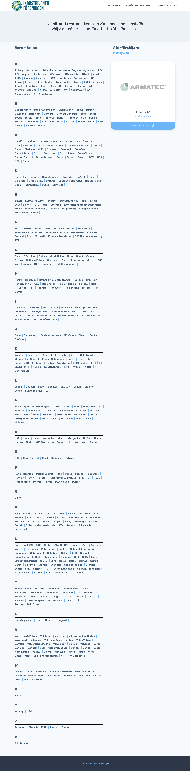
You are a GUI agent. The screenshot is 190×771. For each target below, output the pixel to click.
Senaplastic (22, 556)
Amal (96, 74)
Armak (19, 86)
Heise (61, 283)
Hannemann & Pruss (27, 283)
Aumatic (55, 89)
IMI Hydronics (40, 311)
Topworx (20, 596)
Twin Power (33, 604)
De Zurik (81, 176)
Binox (39, 117)
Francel (19, 236)
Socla (62, 560)
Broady (70, 121)
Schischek (32, 549)
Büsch (42, 125)
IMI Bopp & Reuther (86, 307)
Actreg (19, 70)
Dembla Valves (51, 176)
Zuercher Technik (60, 727)
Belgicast (35, 113)
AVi (66, 89)
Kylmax (77, 366)
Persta (41, 477)
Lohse (18, 390)
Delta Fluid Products (27, 176)
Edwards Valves (69, 200)
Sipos (94, 556)
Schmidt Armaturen (82, 549)
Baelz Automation (45, 109)
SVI (68, 572)
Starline (90, 564)
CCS (17, 145)
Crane (71, 157)
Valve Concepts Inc (38, 643)
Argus (77, 82)
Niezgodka (73, 438)
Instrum (42, 315)
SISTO (44, 560)
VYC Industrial (77, 655)
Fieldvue (51, 228)
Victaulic (60, 651)
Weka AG (41, 671)
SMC (53, 560)
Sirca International (26, 560)
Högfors (42, 287)
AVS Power (77, 89)
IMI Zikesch (89, 311)
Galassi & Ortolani (25, 256)
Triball (67, 596)
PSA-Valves (62, 481)
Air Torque (40, 74)
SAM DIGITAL (44, 545)
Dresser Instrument (70, 180)
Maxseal (95, 410)
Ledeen (30, 386)
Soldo (72, 560)
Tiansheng (53, 592)
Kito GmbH (61, 355)
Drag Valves (36, 180)
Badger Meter (23, 109)
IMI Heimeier (22, 311)
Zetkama (20, 727)
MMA (88, 418)
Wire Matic (54, 675)
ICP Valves (21, 307)
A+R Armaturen (42, 93)
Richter (25, 521)
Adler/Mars (49, 70)
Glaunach (53, 260)
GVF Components (66, 264)
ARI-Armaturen (93, 82)
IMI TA (76, 311)
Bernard (49, 113)
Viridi (91, 651)
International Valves (62, 315)
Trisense (92, 596)
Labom (19, 386)
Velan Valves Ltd (58, 647)
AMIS (18, 78)
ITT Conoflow (42, 319)
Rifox (36, 521)
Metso (46, 418)
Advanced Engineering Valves (77, 70)
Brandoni (33, 121)
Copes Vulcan (85, 153)
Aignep (26, 74)
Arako (18, 82)
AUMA (43, 89)
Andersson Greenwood (74, 78)
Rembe (61, 517)
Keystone (34, 355)
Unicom (50, 620)
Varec (97, 643)
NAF (17, 438)
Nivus (97, 438)
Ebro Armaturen (35, 200)
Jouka (93, 335)
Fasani (39, 228)
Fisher (71, 228)
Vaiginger (46, 636)
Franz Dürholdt (36, 236)
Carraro (43, 141)
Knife (81, 359)
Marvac (52, 410)
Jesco (83, 335)
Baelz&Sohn (66, 109)
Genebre (91, 256)
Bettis (18, 117)
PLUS (97, 477)
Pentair (19, 477)
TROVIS (19, 600)
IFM (45, 307)
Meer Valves (64, 414)
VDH (42, 647)
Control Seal (67, 153)
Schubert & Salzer (58, 552)
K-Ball (88, 366)
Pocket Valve (22, 481)
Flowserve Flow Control (29, 232)
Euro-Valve (21, 212)
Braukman (48, 121)
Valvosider (59, 643)
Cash (54, 141)
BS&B (91, 121)
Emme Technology (36, 208)
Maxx (18, 414)
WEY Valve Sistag (85, 671)
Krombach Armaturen (57, 362)
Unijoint (62, 620)
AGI (17, 74)
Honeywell (56, 287)
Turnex (19, 604)
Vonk (27, 655)
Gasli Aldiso (57, 256)
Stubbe (38, 572)
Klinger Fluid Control (27, 359)
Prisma (37, 481)
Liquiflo (89, 386)
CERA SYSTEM (44, 145)
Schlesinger (48, 549)
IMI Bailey (66, 307)
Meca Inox (48, 414)
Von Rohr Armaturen (45, 655)
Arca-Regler (45, 82)
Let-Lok (53, 386)
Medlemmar (114, 5)
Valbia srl (60, 636)
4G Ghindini (21, 742)
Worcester (70, 675)
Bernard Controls (67, 113)
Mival (70, 418)
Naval (26, 438)
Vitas (18, 655)
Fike (61, 228)
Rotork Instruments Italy (41, 525)
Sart (85, 545)
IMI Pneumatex (60, 311)
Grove (91, 260)
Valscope (35, 640)
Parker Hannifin (24, 473)
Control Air (50, 153)
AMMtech (42, 78)
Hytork (86, 287)
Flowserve (84, 228)
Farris (28, 228)
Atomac (32, 89)
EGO (17, 204)
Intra (80, 315)
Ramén (27, 513)
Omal (45, 458)
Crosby (81, 157)
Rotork (19, 525)
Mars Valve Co (36, 410)
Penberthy (92, 473)
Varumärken (130, 5)
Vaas (18, 636)
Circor (96, 145)
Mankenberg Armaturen (46, 406)
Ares (58, 82)
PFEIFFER (85, 477)
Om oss (161, 5)
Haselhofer (49, 283)
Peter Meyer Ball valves (63, 477)
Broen (81, 121)
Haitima (78, 279)
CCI (93, 141)
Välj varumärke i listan (82, 636)
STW (49, 572)
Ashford (70, 86)
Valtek (69, 640)
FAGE (18, 228)
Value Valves (83, 640)
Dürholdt (57, 184)
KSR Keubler (80, 362)
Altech (86, 74)
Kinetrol (47, 355)
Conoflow (80, 149)
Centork (28, 145)
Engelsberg (69, 208)
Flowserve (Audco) (57, 232)
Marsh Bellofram (92, 406)
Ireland (90, 315)
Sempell (84, 552)
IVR (55, 319)
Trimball (79, 596)
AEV (100, 70)
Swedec (78, 572)
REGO (50, 517)
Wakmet (20, 671)
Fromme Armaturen (60, 236)
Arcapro (30, 82)
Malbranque (22, 406)
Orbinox (70, 458)
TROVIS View (55, 600)
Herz (94, 283)
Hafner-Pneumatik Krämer (55, 279)
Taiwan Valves (23, 588)
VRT (63, 655)
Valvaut (19, 643)
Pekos (69, 473)
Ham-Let (91, 279)
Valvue (73, 643)
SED (74, 552)
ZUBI (44, 727)
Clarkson (30, 149)
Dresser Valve (93, 180)
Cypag (26, 161)
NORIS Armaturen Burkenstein (54, 442)
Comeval (52, 149)
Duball (19, 184)
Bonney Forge (78, 117)
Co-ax (60, 157)
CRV (91, 157)
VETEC (36, 651)
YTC (29, 711)
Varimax (20, 647)
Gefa (70, 256)
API (92, 78)
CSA (99, 157)
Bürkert (30, 125)
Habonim (30, 279)
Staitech (56, 564)
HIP (32, 287)
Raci (17, 513)
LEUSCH (66, 386)
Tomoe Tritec (91, 592)
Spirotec (30, 564)
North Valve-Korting (86, 442)
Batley (90, 109)
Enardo (54, 208)
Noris (29, 442)
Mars (77, 406)
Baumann (20, 113)
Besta (92, 113)
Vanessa (85, 643)
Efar (84, 200)
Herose (83, 283)
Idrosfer (35, 307)
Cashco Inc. (67, 141)
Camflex (31, 141)
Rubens (71, 525)
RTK (61, 525)
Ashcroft (56, 86)
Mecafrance (31, 414)
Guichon (48, 264)
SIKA (85, 556)
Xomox (19, 695)
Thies (84, 588)
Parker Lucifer (45, 473)
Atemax (19, 89)
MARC (67, 406)
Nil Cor (87, 438)
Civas (18, 149)
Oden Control (31, 458)
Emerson (56, 204)
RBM (62, 513)
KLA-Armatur (88, 355)
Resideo (95, 517)
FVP (17, 240)
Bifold (29, 117)
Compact (66, 149)
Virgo (81, 651)
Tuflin (78, 600)
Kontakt (172, 5)
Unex (39, 620)
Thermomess (70, 588)
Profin (48, 481)
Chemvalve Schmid (78, 145)
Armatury (32, 86)
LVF (48, 390)
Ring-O (57, 521)
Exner (34, 212)
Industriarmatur (25, 315)
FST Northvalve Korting (89, 236)
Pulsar (76, 481)
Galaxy (43, 256)
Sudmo (59, 572)
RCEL (30, 517)
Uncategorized (24, 620)
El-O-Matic (41, 204)
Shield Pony (51, 556)
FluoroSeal (77, 232)
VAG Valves (30, 636)
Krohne (36, 362)
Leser (41, 386)
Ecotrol (52, 200)
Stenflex (38, 568)
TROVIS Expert (36, 600)
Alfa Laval (55, 74)
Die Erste (20, 180)
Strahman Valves (64, 568)
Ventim (75, 647)
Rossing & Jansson (86, 521)
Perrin (31, 477)
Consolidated (23, 153)
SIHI (76, 556)
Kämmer (20, 355)
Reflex (40, 517)
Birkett (50, 117)
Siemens (66, 556)
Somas (83, 560)
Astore (82, 86)
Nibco (61, 438)
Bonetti (62, 117)
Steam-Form (22, 568)
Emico (18, 208)
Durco (46, 184)
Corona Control (24, 157)
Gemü (79, 256)
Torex (32, 596)
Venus (87, 647)
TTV (68, 600)
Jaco (18, 335)
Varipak (32, 647)
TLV (78, 592)
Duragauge (32, 184)
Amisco (28, 78)
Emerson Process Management (82, 204)
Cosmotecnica (45, 157)
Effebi (93, 200)
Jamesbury (31, 335)
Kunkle (37, 366)
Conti (37, 153)
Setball (36, 556)
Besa (83, 113)
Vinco (72, 651)
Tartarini (40, 588)
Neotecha (49, 438)
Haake (18, 279)
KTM (93, 362)
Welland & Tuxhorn (61, 671)
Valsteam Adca (53, 640)
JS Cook (19, 339)
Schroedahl (37, 552)
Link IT (78, 386)
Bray (60, 121)
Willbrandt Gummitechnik (30, 675)
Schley (63, 549)
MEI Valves (80, 414)
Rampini (40, 513)
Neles (36, 438)
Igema (54, 307)
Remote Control (78, 517)
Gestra (19, 260)
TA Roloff (54, 588)
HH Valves (21, 287)
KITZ (74, 355)
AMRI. (53, 78)
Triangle (55, 596)
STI (49, 568)
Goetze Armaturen (73, 260)
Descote (68, 176)
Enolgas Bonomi (88, 208)
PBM (59, 473)
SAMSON (28, 545)
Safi (17, 545)
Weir (30, 671)
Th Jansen (37, 592)
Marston (20, 410)
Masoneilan (66, 410)
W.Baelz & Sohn (33, 679)
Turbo (87, 600)
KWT (67, 366)
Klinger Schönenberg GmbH (58, 359)
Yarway (19, 711)
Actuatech (33, 70)
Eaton (18, 200)
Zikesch (33, 727)
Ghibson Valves (35, 260)
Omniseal (57, 458)
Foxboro (92, 232)
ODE (17, 458)
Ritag (68, 521)
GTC (37, 264)
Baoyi (79, 109)
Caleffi (19, 141)
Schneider (21, 552)
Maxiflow (81, 410)
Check (60, 145)
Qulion (18, 497)
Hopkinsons (72, 287)
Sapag (76, 545)
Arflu (67, 82)
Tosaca (42, 596)
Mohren (19, 422)
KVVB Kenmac (52, 366)
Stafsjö (43, 564)
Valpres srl (21, 640)
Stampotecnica (73, 564)
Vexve (48, 651)
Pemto (79, 473)
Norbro (19, 442)
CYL (17, 161)
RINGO (47, 521)
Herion (72, 283)
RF (16, 521)
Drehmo (51, 180)
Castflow (82, 141)
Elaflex (27, 204)
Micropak (58, 418)
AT (90, 86)
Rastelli (52, 513)
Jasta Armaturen (51, 335)
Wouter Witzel (87, 675)
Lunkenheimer (34, 390)
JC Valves (70, 335)
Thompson (21, 592)
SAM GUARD (61, 545)
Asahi (44, 86)
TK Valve (68, 592)
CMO (41, 149)
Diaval (92, 176)
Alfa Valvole (71, 74)
